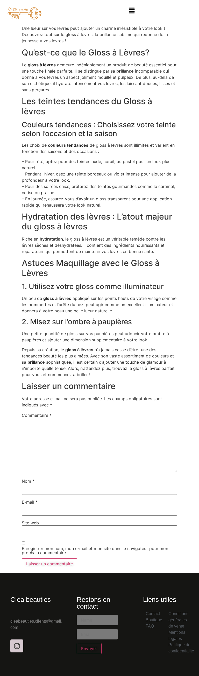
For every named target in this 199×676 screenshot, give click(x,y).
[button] (131, 10)
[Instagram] (16, 645)
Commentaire (37, 415)
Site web (30, 523)
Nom (28, 481)
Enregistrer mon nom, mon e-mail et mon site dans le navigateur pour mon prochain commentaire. (95, 550)
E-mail (30, 502)
